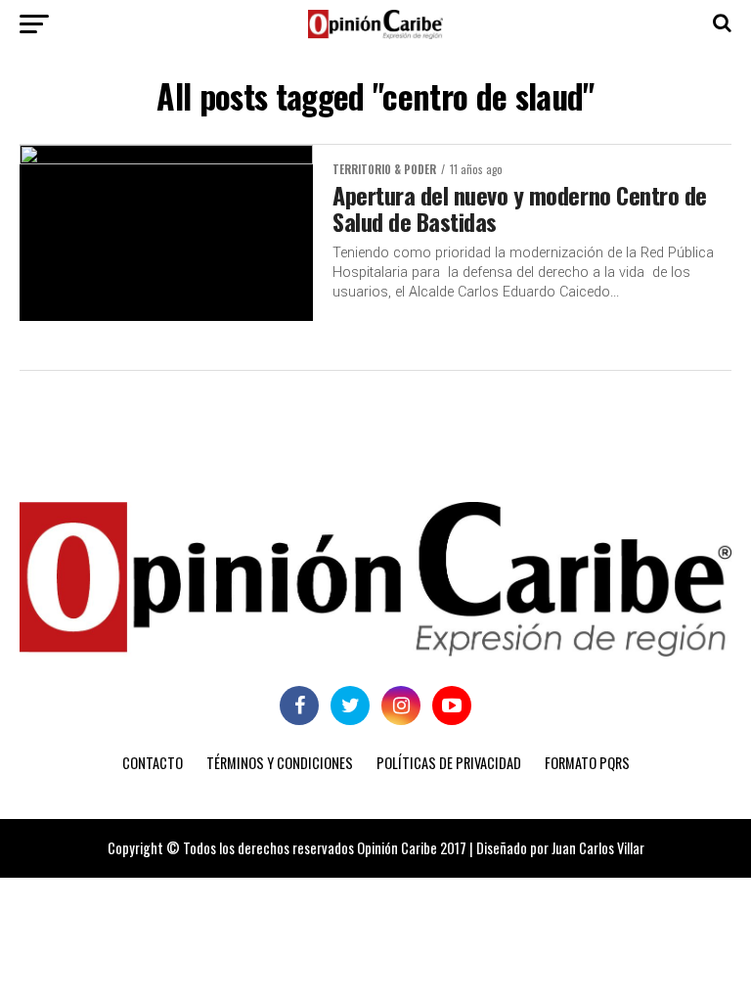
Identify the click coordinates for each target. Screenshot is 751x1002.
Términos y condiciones (279, 762)
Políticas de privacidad (448, 762)
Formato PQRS (587, 762)
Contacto (152, 762)
